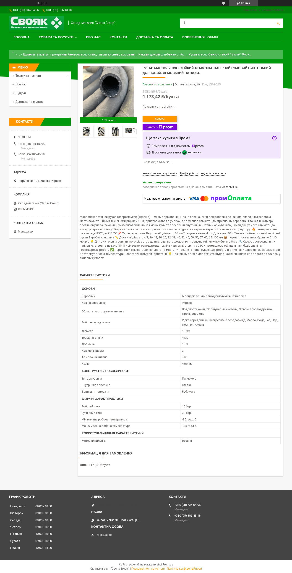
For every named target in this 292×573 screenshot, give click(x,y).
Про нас (93, 37)
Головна (22, 37)
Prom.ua (168, 564)
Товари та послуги (56, 37)
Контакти (118, 37)
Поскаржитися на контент (148, 568)
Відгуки (21, 93)
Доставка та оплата (154, 37)
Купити (159, 119)
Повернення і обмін (200, 37)
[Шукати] (278, 23)
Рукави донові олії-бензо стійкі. (161, 54)
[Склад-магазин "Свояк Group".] (36, 23)
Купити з (152, 127)
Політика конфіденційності (184, 568)
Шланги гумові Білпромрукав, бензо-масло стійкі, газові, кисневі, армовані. (79, 54)
